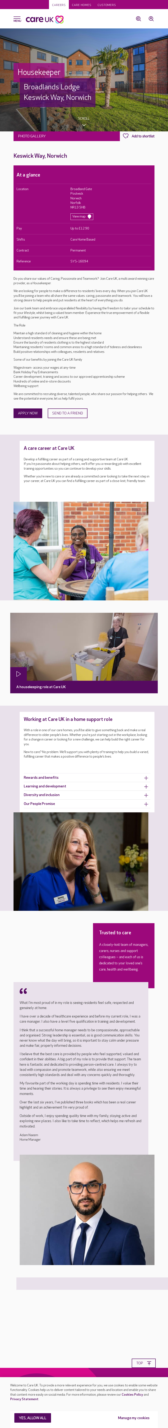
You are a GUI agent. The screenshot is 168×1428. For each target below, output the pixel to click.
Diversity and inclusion (42, 795)
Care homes (81, 5)
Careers (59, 5)
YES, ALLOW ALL (33, 1418)
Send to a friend (67, 413)
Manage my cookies (134, 1418)
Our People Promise (39, 804)
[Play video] (18, 674)
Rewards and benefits (41, 777)
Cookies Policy (132, 1395)
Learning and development (45, 786)
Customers (107, 5)
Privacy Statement (24, 1399)
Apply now (28, 413)
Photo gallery (32, 136)
